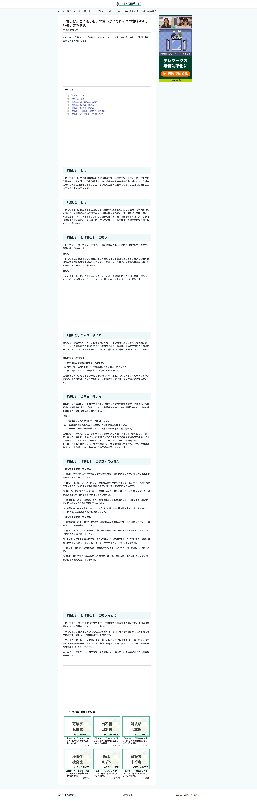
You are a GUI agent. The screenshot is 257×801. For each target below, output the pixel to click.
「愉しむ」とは (77, 95)
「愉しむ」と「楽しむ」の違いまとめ (87, 114)
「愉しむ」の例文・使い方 (82, 105)
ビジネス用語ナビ (67, 11)
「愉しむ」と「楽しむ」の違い (84, 102)
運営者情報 (127, 795)
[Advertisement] (107, 63)
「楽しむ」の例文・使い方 (82, 108)
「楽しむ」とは (77, 98)
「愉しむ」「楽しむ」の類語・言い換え (88, 111)
